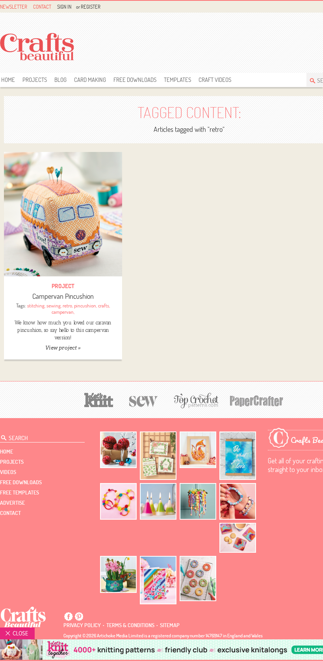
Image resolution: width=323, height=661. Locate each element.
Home (8, 79)
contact (10, 513)
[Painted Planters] (118, 574)
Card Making (90, 79)
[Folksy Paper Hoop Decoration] (197, 501)
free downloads (134, 79)
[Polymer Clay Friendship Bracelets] (237, 501)
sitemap (170, 625)
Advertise (12, 502)
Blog (60, 79)
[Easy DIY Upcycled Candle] (158, 501)
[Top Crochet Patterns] (195, 400)
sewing (53, 305)
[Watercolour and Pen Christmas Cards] (158, 455)
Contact (42, 7)
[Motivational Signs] (237, 455)
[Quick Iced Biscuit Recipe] (197, 578)
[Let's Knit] (99, 399)
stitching (36, 305)
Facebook (68, 616)
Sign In (64, 7)
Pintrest (78, 616)
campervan (63, 312)
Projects (34, 79)
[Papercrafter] (256, 400)
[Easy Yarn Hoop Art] (118, 501)
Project (63, 286)
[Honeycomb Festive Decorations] (118, 449)
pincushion (85, 305)
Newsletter (13, 7)
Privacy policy (82, 625)
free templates (19, 492)
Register (90, 7)
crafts (103, 305)
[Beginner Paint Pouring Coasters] (237, 538)
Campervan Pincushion (63, 296)
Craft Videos (215, 79)
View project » (62, 348)
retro (67, 305)
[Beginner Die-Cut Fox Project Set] (197, 449)
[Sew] (143, 400)
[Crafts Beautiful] (23, 617)
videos (8, 472)
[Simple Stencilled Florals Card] (158, 580)
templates (177, 79)
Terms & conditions (130, 625)
